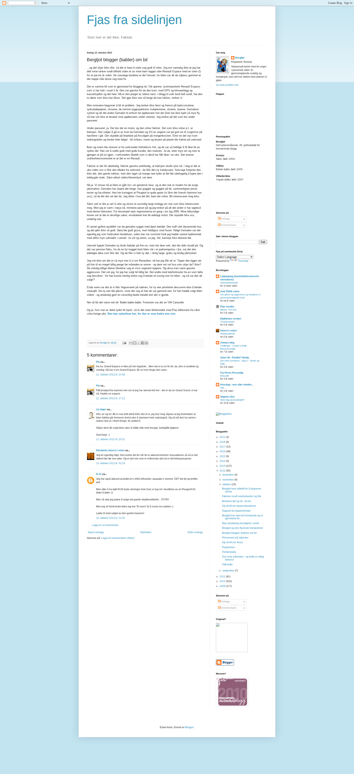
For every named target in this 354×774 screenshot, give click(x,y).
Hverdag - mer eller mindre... (236, 384)
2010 (223, 581)
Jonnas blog (227, 342)
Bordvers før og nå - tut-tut (236, 501)
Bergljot (239, 57)
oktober (226, 484)
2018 (223, 442)
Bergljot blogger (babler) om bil (239, 532)
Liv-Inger (101, 409)
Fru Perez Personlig (231, 372)
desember (228, 474)
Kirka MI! (224, 376)
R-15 (99, 474)
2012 (223, 470)
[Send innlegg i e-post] (124, 342)
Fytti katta (227, 564)
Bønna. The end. (228, 309)
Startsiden (145, 532)
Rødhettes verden (230, 318)
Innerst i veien (228, 330)
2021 (223, 437)
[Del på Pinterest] (146, 343)
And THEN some (229, 291)
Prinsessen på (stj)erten (235, 537)
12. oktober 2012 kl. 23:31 (110, 439)
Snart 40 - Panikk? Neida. (235, 357)
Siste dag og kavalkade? (232, 400)
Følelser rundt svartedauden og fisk (241, 496)
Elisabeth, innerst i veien (110, 450)
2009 (223, 586)
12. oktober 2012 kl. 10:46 (110, 374)
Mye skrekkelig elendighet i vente (240, 523)
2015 (223, 456)
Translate (243, 261)
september (228, 570)
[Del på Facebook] (143, 343)
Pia (98, 361)
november (228, 479)
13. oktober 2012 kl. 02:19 (110, 463)
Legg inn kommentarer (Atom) (117, 538)
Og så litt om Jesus (232, 542)
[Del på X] (139, 343)
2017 (223, 446)
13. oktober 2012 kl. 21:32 (110, 518)
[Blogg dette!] (135, 343)
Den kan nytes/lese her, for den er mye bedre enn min (141, 313)
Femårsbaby (229, 552)
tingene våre (227, 396)
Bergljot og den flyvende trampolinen (242, 528)
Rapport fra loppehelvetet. (236, 510)
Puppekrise (228, 547)
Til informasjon (227, 322)
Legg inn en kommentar (105, 525)
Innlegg (225, 218)
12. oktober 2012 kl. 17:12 (110, 398)
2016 (223, 451)
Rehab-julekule (227, 333)
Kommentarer (228, 225)
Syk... (223, 387)
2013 (223, 466)
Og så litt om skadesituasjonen (239, 505)
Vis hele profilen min (227, 85)
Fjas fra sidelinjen (134, 20)
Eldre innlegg (195, 532)
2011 (223, 576)
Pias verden (227, 306)
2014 (223, 461)
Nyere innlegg (96, 532)
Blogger (189, 727)
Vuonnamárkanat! (229, 282)
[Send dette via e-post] (131, 343)
